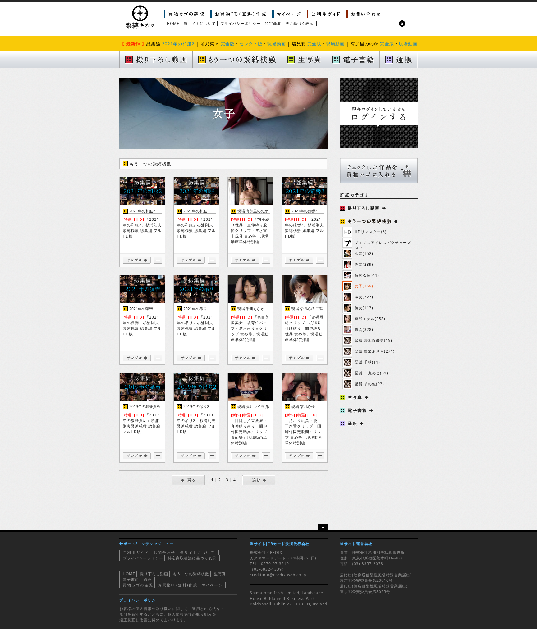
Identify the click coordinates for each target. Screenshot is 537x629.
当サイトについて (200, 23)
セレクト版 (251, 44)
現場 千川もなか (250, 308)
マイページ (212, 585)
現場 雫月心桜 (303, 406)
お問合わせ (164, 552)
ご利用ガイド (136, 552)
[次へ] (258, 479)
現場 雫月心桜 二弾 (307, 308)
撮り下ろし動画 (154, 574)
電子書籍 (131, 579)
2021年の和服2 (178, 44)
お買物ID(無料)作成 (177, 585)
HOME (173, 23)
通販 (148, 579)
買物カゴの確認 (138, 585)
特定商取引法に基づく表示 (289, 23)
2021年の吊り (195, 308)
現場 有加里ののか (252, 211)
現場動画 (276, 44)
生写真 (220, 574)
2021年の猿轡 (141, 308)
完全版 (228, 44)
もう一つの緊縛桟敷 (191, 574)
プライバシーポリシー (240, 23)
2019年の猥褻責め (144, 406)
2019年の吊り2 (196, 406)
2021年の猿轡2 (304, 211)
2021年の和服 (195, 211)
